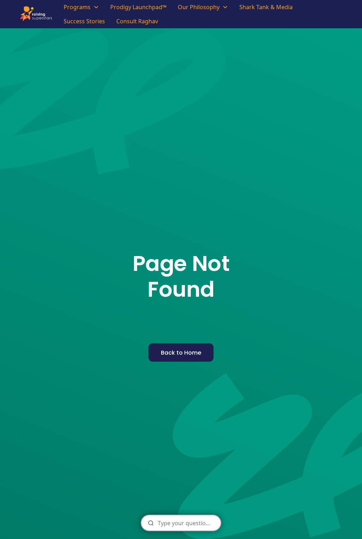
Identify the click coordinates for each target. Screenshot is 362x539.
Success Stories (84, 21)
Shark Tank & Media (266, 7)
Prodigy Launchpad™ (138, 7)
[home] (38, 14)
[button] (81, 7)
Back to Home (181, 353)
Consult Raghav (137, 21)
